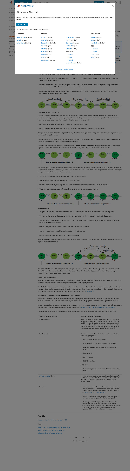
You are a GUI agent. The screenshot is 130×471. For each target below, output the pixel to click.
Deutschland (45, 43)
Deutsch (70, 54)
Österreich (69, 43)
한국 (92, 57)
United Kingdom (71, 63)
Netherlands (70, 37)
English (70, 57)
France (43, 51)
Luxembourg (45, 60)
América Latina (21, 37)
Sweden (68, 49)
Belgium (43, 37)
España (43, 46)
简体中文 (95, 49)
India (92, 40)
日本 (92, 54)
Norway (68, 40)
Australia (94, 37)
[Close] (112, 5)
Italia (42, 57)
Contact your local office (65, 69)
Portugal (69, 46)
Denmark (44, 40)
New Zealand (95, 43)
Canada (18, 40)
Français (70, 60)
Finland (43, 49)
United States (20, 43)
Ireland (43, 54)
